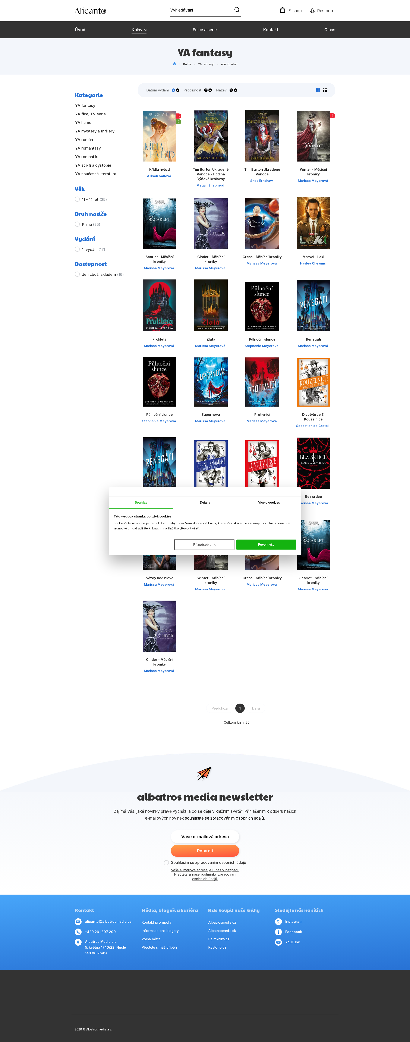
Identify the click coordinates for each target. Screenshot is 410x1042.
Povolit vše (266, 544)
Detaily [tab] (205, 502)
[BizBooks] (102, 986)
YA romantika (87, 156)
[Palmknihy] (74, 999)
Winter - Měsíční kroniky (313, 171)
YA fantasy (206, 64)
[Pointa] (112, 999)
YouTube (292, 942)
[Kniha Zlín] (252, 986)
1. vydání (93, 249)
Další (256, 708)
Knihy (138, 29)
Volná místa (151, 939)
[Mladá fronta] (149, 999)
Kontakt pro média (156, 922)
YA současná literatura (95, 174)
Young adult (228, 64)
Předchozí (220, 708)
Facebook (293, 932)
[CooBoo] (170, 986)
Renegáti (313, 339)
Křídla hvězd (159, 169)
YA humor (84, 122)
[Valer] (115, 986)
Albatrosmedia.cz (222, 922)
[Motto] (157, 986)
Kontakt (270, 29)
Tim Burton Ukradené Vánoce (262, 171)
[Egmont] (129, 986)
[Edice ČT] (321, 986)
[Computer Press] (198, 986)
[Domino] (74, 986)
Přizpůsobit (202, 544)
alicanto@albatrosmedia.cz (108, 921)
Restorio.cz (217, 947)
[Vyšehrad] (266, 986)
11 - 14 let (94, 199)
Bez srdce (313, 496)
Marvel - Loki (313, 257)
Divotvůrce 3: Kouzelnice (313, 416)
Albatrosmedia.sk (222, 931)
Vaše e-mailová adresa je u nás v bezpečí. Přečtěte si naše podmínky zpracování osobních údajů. (205, 874)
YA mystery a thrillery (94, 131)
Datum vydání (157, 90)
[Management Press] (88, 986)
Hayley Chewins (313, 263)
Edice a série (205, 29)
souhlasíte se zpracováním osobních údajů (224, 818)
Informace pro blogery (160, 931)
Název (221, 90)
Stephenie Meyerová (261, 346)
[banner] (99, 10)
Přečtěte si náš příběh (159, 947)
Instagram (293, 921)
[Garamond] (186, 999)
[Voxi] (184, 986)
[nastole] (280, 986)
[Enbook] (335, 999)
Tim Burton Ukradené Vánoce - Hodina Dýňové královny (211, 174)
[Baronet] (223, 999)
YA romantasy (88, 148)
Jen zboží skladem (103, 274)
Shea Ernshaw (261, 181)
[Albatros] (143, 986)
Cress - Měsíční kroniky (262, 257)
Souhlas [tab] (141, 502)
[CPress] (239, 986)
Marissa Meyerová (313, 181)
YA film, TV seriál (91, 114)
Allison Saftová (159, 176)
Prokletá (159, 339)
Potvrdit (205, 850)
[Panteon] (335, 986)
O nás (329, 29)
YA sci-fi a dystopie (93, 165)
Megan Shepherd (210, 185)
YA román (84, 139)
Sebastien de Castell (312, 426)
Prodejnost (192, 90)
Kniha (91, 224)
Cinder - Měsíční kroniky (210, 259)
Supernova (211, 414)
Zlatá (210, 339)
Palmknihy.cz (219, 939)
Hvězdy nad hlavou (160, 578)
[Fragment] (307, 986)
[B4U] (294, 986)
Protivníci (262, 414)
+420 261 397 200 (100, 932)
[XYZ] (211, 986)
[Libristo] (260, 999)
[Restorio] (298, 999)
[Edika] (225, 986)
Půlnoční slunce (262, 339)
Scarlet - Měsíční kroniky (160, 259)
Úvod (80, 29)
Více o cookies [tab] (269, 502)
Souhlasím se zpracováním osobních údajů (208, 862)
